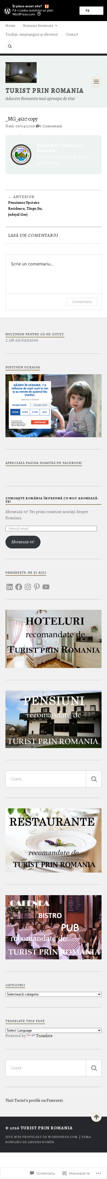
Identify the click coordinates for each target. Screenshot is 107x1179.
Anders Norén (41, 1142)
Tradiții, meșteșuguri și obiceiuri (31, 34)
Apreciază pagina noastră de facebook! (43, 463)
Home (10, 25)
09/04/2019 (25, 126)
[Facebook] (19, 584)
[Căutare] (94, 779)
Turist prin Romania (44, 90)
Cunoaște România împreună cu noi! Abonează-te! (52, 500)
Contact (72, 34)
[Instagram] (28, 584)
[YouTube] (46, 584)
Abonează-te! (23, 542)
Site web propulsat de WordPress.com (41, 1137)
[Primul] (96, 1116)
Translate (44, 1036)
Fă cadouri (91, 12)
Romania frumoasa (38, 25)
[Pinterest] (37, 584)
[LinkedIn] (9, 584)
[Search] (10, 46)
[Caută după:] (53, 779)
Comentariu (82, 301)
